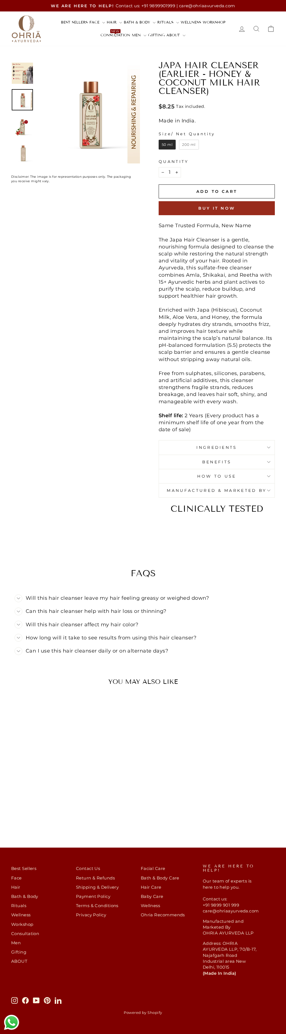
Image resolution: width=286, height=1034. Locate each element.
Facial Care (153, 868)
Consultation (115, 35)
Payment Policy (93, 896)
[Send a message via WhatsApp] (11, 1022)
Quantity (174, 161)
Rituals (166, 22)
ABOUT (173, 35)
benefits (217, 461)
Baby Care (152, 896)
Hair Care (151, 887)
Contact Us (88, 868)
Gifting (156, 35)
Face (95, 22)
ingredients (216, 447)
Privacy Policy (91, 914)
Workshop (214, 22)
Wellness (191, 22)
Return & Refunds (95, 878)
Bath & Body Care (160, 878)
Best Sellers (74, 22)
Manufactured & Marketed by (216, 490)
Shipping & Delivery (97, 887)
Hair (112, 22)
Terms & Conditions (97, 905)
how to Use (216, 476)
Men (137, 35)
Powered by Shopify (143, 1013)
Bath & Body (137, 22)
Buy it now (216, 208)
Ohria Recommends (163, 914)
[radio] (167, 145)
